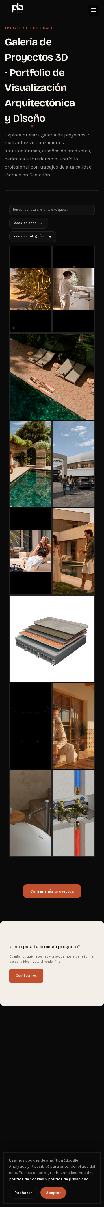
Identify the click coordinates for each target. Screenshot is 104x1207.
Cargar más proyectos (52, 891)
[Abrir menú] (93, 10)
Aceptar (53, 1192)
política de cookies (26, 1179)
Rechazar (23, 1192)
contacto (72, 471)
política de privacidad (68, 1179)
